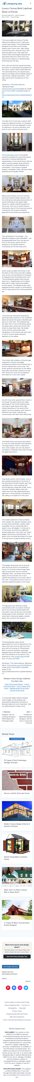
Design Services (7, 972)
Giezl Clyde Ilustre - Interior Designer (14, 15)
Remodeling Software (9, 974)
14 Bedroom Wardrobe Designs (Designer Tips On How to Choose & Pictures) (25, 717)
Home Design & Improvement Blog (17, 1002)
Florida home (19, 656)
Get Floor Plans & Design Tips (17, 956)
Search (4, 978)
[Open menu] (30, 3)
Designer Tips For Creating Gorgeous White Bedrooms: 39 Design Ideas (8, 716)
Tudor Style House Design (14, 684)
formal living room (11, 155)
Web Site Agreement (17, 1017)
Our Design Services (10, 967)
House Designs (15, 17)
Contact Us (25, 1005)
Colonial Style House (17, 690)
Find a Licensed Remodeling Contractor (17, 1020)
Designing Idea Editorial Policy (17, 1014)
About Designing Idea (12, 1005)
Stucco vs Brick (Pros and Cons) (16, 793)
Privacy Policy (17, 1011)
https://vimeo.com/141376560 (13, 89)
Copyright (22, 1008)
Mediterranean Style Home (19, 688)
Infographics (12, 1008)
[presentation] (17, 747)
